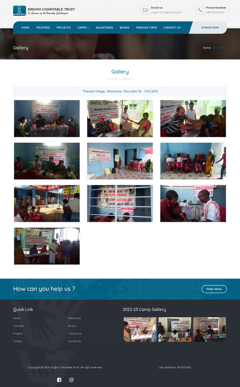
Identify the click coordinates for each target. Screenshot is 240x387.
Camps (82, 27)
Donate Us (74, 341)
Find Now (214, 289)
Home (25, 27)
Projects (64, 27)
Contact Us (172, 27)
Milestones (104, 27)
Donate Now (210, 27)
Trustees (43, 27)
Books (125, 27)
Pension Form (146, 27)
